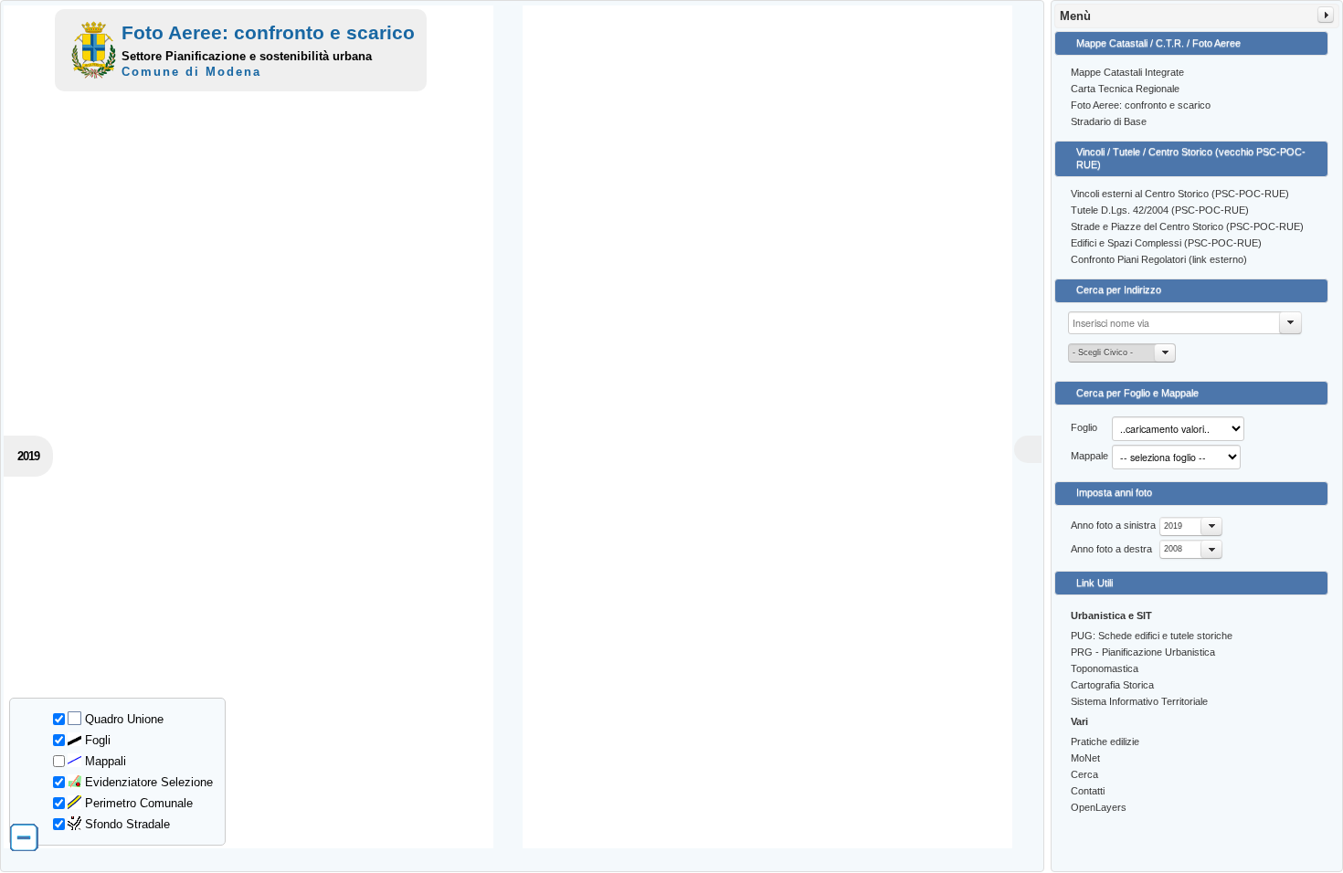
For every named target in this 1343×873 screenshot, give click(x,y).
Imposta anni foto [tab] (1114, 492)
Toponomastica (1104, 668)
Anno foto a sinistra (1113, 525)
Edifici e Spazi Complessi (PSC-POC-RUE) (1166, 242)
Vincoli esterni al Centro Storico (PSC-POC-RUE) (1180, 193)
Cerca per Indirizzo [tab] (1118, 289)
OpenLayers (1098, 807)
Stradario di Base (1109, 121)
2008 (1173, 548)
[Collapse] (1325, 14)
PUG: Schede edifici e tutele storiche (1151, 635)
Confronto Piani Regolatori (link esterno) (1159, 259)
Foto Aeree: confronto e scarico (1141, 105)
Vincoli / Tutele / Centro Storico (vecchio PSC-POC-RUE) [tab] (1191, 158)
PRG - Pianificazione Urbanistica (1143, 652)
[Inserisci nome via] (1291, 322)
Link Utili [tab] (1094, 582)
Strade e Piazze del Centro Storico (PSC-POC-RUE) (1187, 226)
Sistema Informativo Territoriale (1139, 701)
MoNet (1085, 757)
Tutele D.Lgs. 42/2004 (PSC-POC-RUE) (1160, 210)
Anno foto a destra (1111, 548)
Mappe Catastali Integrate (1127, 72)
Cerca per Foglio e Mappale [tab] (1137, 392)
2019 (1173, 526)
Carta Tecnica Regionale (1125, 88)
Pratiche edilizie (1105, 741)
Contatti (1088, 790)
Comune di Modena (191, 72)
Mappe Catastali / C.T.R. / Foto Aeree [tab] (1158, 42)
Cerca (1084, 774)
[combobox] (1190, 526)
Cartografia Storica (1112, 684)
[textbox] (1185, 322)
